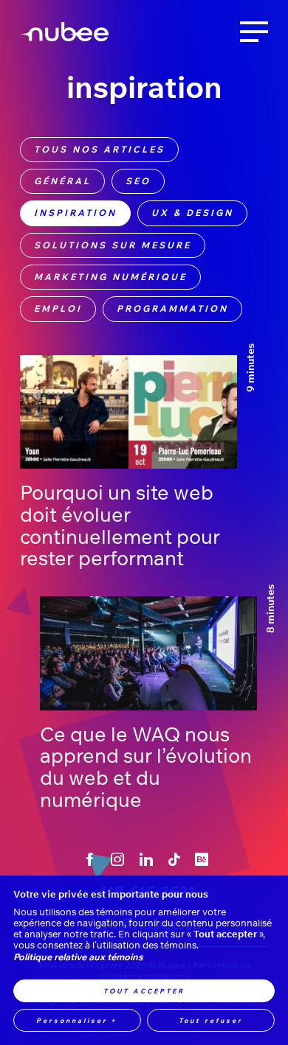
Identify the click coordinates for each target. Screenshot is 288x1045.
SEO (138, 180)
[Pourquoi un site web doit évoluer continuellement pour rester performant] (128, 412)
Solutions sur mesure (112, 245)
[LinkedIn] (145, 859)
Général (62, 180)
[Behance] (201, 859)
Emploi (58, 308)
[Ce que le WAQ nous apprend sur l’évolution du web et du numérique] (148, 653)
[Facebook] (89, 859)
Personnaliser (76, 1020)
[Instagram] (117, 859)
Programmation (172, 308)
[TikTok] (173, 859)
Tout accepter (144, 991)
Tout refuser (211, 1020)
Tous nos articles (99, 149)
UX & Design (192, 212)
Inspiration (75, 212)
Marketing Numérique (110, 276)
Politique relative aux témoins (78, 956)
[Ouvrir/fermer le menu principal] (254, 31)
